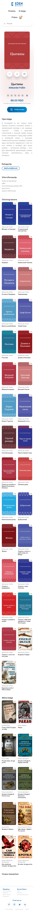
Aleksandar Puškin (17, 88)
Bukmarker (19, 893)
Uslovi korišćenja (9, 909)
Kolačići (27, 909)
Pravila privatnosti (19, 909)
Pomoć (18, 891)
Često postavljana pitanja (22, 894)
